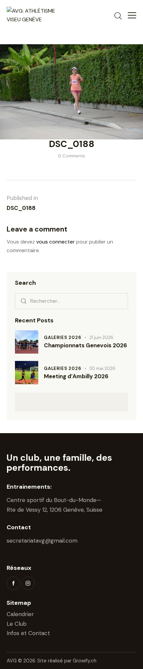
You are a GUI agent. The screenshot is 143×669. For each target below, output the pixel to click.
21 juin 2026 (101, 337)
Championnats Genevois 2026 (85, 345)
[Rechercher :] (71, 300)
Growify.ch (84, 660)
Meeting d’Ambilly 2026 (76, 376)
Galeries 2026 (62, 337)
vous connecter (55, 241)
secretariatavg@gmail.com (42, 540)
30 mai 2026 (102, 368)
